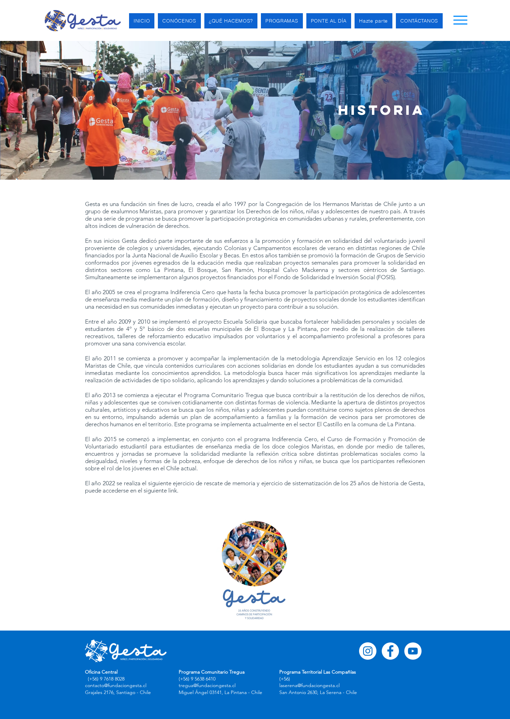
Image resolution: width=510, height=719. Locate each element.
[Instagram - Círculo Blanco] (367, 651)
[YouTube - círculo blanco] (413, 651)
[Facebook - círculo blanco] (390, 651)
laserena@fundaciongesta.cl (309, 685)
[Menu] (460, 20)
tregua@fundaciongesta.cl (207, 685)
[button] (179, 21)
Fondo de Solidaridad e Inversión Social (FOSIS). (335, 277)
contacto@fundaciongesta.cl (115, 685)
